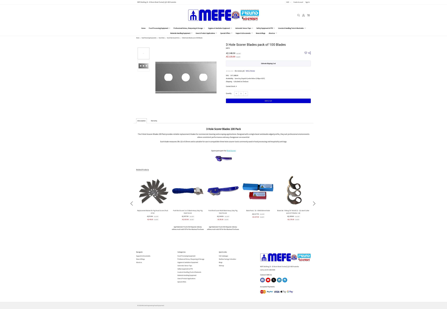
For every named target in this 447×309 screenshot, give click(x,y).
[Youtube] (268, 280)
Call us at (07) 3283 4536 (267, 270)
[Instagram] (285, 280)
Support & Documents (243, 33)
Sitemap (221, 266)
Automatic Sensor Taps (243, 28)
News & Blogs (260, 33)
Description (141, 121)
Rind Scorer (231, 150)
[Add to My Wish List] (165, 182)
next (314, 203)
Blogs (220, 262)
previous (131, 203)
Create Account (298, 2)
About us (272, 33)
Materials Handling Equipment (180, 33)
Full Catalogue (223, 256)
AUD (287, 2)
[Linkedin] (279, 280)
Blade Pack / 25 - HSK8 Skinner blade (258, 211)
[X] (273, 280)
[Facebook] (262, 280)
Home (143, 28)
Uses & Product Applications (205, 33)
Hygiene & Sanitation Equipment (219, 28)
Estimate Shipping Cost (268, 63)
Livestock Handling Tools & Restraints (291, 28)
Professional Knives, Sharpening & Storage (188, 28)
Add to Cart (152, 203)
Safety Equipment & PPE (264, 28)
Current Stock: (231, 86)
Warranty (154, 121)
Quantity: (229, 93)
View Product (223, 203)
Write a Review (250, 71)
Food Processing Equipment (158, 28)
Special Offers (225, 33)
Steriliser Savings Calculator (227, 259)
